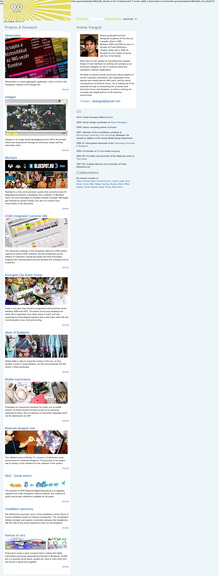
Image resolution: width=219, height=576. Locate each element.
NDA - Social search (18, 475)
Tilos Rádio (81, 159)
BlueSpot (11, 157)
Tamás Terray (104, 187)
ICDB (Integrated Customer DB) (26, 216)
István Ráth (88, 184)
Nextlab (111, 53)
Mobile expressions (17, 379)
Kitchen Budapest (118, 122)
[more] (65, 89)
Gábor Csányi (82, 181)
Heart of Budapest (17, 332)
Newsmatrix (13, 35)
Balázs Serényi (102, 184)
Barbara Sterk (117, 184)
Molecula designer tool (20, 428)
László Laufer (118, 181)
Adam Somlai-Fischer (100, 181)
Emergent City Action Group (23, 275)
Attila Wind (117, 187)
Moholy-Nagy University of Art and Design (96, 135)
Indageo (10, 97)
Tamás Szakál (90, 187)
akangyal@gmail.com (106, 101)
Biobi (110, 117)
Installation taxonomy (19, 509)
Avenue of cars (15, 535)
